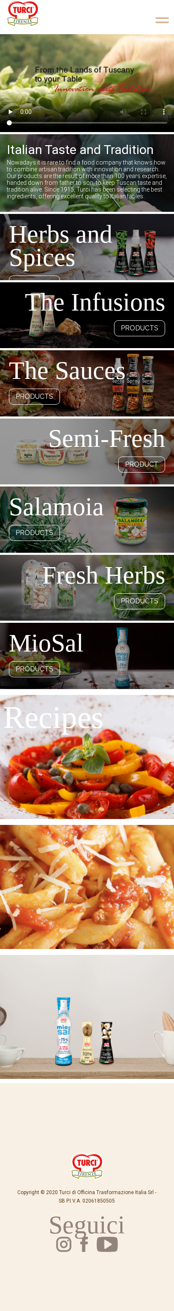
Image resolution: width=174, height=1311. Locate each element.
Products (139, 328)
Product (141, 464)
